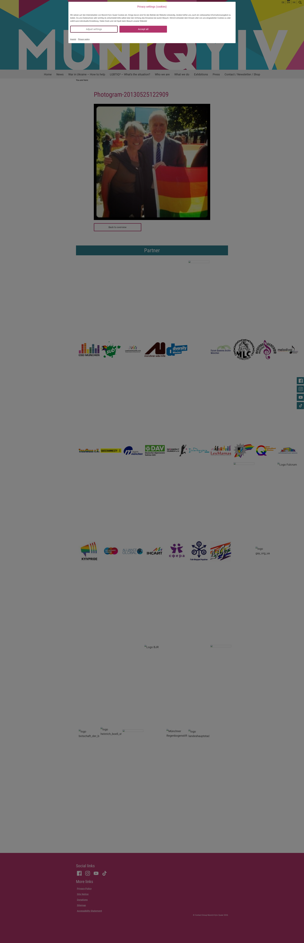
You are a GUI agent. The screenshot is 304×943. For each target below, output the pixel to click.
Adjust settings (94, 29)
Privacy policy (84, 39)
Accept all (143, 29)
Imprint (73, 39)
